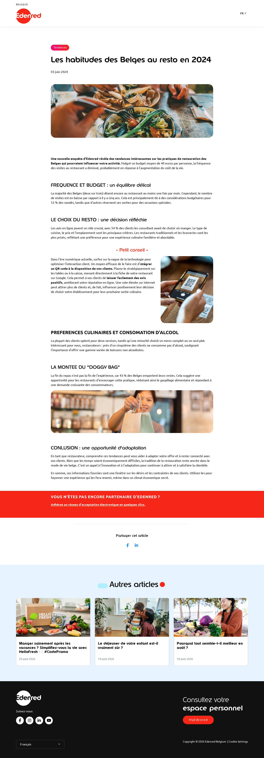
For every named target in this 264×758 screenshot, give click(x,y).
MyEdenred (198, 719)
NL (242, 18)
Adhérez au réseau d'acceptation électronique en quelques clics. (98, 504)
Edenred (28, 16)
